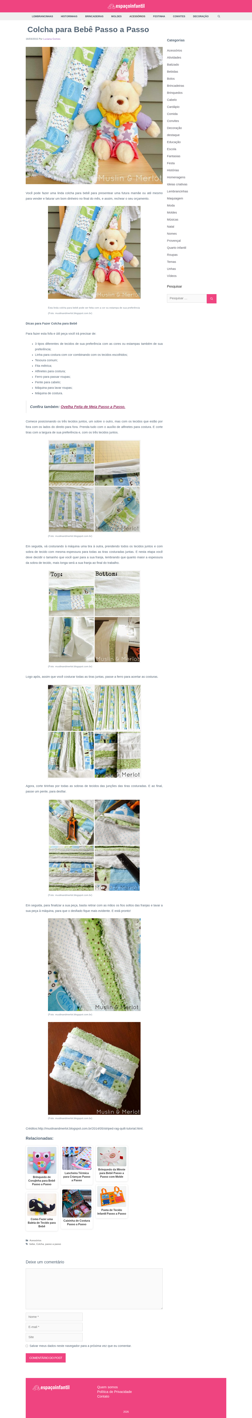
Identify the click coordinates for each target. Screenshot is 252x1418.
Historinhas (69, 16)
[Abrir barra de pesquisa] (219, 16)
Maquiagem (175, 198)
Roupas (172, 254)
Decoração (201, 16)
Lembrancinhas (42, 16)
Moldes (116, 16)
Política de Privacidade (114, 1392)
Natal (170, 226)
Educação (174, 142)
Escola (171, 149)
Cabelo (172, 100)
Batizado (173, 64)
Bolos (171, 78)
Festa (171, 163)
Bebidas (172, 71)
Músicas (172, 219)
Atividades (174, 57)
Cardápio (173, 107)
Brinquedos (175, 92)
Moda (171, 205)
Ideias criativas (177, 184)
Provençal (174, 240)
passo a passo (53, 1244)
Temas (171, 262)
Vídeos (172, 276)
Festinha (159, 16)
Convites (179, 16)
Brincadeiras (94, 16)
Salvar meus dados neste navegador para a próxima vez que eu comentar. (80, 1346)
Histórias (173, 170)
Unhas (171, 269)
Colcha (40, 1244)
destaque (173, 135)
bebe (32, 1244)
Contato (103, 1396)
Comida (172, 114)
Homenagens (176, 177)
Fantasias (173, 156)
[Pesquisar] (212, 298)
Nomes (172, 233)
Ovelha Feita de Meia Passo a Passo (92, 407)
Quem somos (107, 1387)
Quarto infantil (176, 247)
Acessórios (137, 16)
